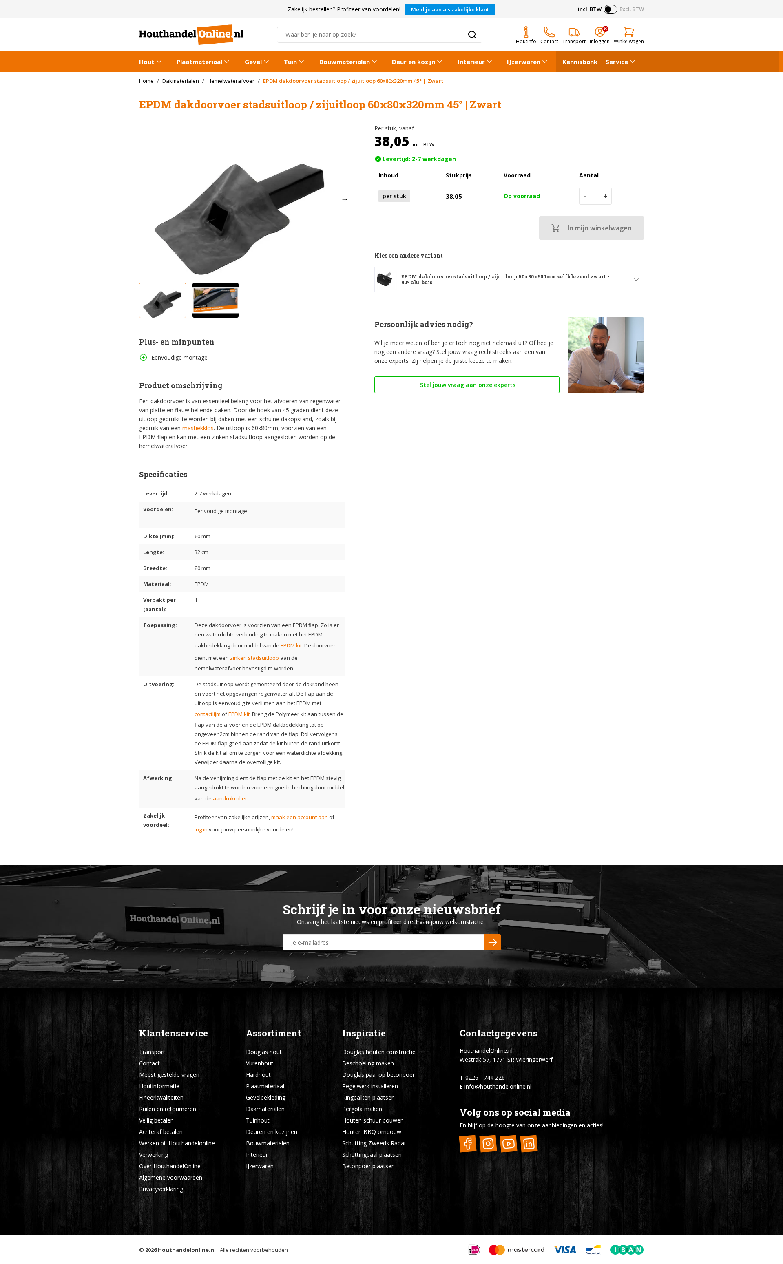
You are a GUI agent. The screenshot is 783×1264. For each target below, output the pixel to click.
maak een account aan (299, 817)
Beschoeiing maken (368, 1063)
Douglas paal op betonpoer (378, 1074)
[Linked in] (529, 1143)
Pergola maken (362, 1109)
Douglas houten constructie (379, 1052)
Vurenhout (259, 1063)
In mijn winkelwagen (600, 227)
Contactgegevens (498, 1033)
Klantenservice (173, 1033)
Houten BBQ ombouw (371, 1132)
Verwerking (153, 1154)
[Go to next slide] (344, 199)
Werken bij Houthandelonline (177, 1143)
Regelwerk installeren (370, 1086)
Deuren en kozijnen (271, 1132)
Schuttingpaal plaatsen (372, 1154)
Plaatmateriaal (199, 61)
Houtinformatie (159, 1086)
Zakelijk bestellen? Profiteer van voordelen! (344, 9)
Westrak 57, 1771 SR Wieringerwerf (506, 1059)
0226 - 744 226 (485, 1077)
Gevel (253, 61)
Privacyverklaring (161, 1189)
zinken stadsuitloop (254, 657)
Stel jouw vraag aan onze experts (466, 385)
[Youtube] (509, 1143)
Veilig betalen (156, 1120)
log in (201, 829)
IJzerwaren (523, 61)
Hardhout (258, 1074)
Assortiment (273, 1033)
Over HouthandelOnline (170, 1166)
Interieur (471, 61)
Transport (152, 1052)
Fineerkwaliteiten (161, 1097)
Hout (147, 61)
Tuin (290, 61)
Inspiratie (364, 1033)
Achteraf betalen (161, 1132)
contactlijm (208, 714)
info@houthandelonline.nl (497, 1086)
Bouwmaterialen (344, 61)
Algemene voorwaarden (170, 1177)
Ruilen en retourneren (167, 1109)
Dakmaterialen (265, 1109)
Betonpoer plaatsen (368, 1166)
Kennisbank (579, 61)
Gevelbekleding (265, 1097)
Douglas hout (264, 1052)
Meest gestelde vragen (169, 1074)
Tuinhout (258, 1120)
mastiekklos (198, 428)
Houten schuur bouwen (373, 1120)
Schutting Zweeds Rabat (374, 1143)
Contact (149, 1063)
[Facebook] (468, 1143)
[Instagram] (488, 1143)
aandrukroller (230, 798)
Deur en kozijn (413, 61)
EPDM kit (291, 645)
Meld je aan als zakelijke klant (450, 9)
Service (617, 61)
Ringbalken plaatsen (368, 1097)
